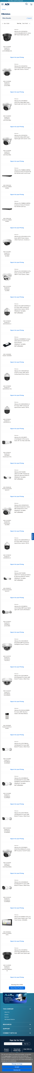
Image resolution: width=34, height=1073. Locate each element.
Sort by (19, 23)
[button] (33, 536)
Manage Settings (17, 1064)
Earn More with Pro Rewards (26, 1)
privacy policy (7, 1056)
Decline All (17, 1070)
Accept (17, 1067)
